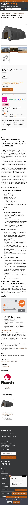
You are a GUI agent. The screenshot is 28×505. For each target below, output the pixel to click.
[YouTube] (8, 464)
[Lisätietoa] (13, 95)
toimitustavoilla (22, 348)
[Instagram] (5, 464)
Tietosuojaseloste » (6, 449)
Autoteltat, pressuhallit (7, 13)
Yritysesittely (4, 475)
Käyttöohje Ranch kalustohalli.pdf (9, 361)
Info (3, 471)
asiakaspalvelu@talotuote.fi (7, 433)
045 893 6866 (7, 438)
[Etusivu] (9, 6)
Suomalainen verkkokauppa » (19, 1)
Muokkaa (10, 502)
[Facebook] (2, 464)
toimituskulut (21, 69)
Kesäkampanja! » (6, 1)
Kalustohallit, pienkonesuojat (19, 13)
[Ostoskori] (23, 9)
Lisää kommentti (5, 366)
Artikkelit (4, 478)
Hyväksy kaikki (16, 502)
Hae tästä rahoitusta (6, 330)
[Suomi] (26, 9)
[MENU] (2, 9)
